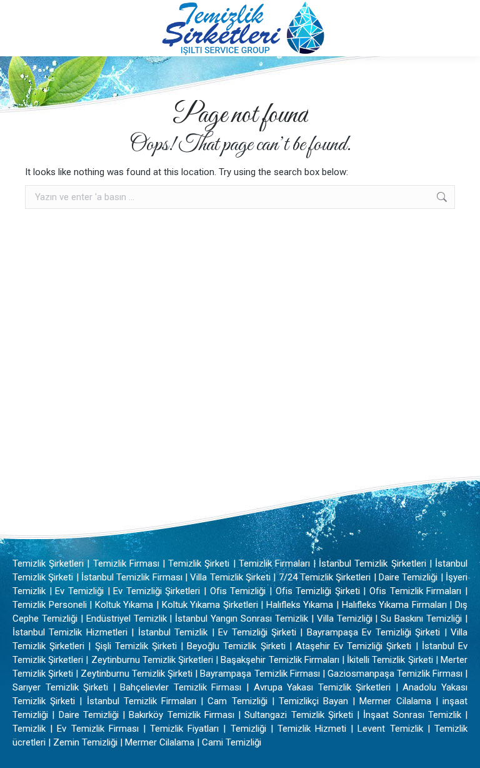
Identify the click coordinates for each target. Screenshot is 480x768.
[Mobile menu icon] (20, 28)
